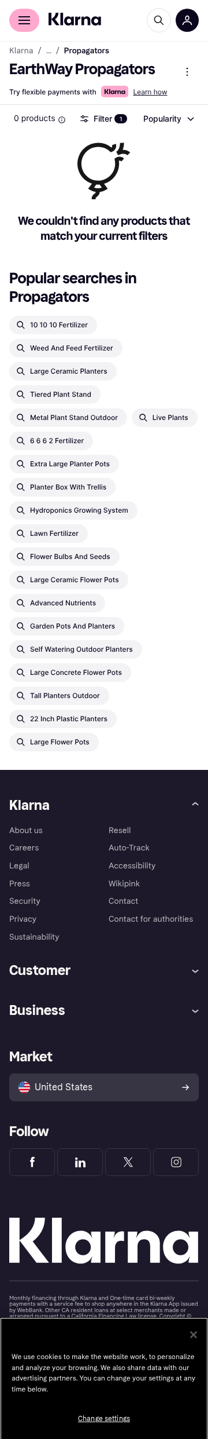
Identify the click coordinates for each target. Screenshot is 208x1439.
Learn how (150, 91)
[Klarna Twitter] (128, 1162)
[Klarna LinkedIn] (80, 1162)
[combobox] (168, 118)
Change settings (104, 1419)
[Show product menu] (187, 71)
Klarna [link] (21, 51)
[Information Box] (61, 120)
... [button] (48, 51)
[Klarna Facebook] (32, 1162)
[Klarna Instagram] (176, 1162)
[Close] (193, 1334)
